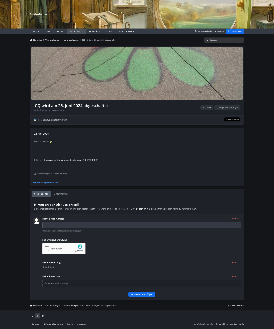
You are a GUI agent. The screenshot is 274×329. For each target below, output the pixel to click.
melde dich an (139, 208)
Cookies (70, 324)
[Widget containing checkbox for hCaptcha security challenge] (63, 248)
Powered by (230, 324)
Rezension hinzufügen (142, 294)
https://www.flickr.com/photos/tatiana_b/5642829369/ (70, 160)
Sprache (35, 324)
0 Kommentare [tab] (61, 193)
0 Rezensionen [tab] (41, 193)
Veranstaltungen (232, 119)
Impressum (81, 324)
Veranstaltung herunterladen (46, 182)
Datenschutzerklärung (53, 324)
